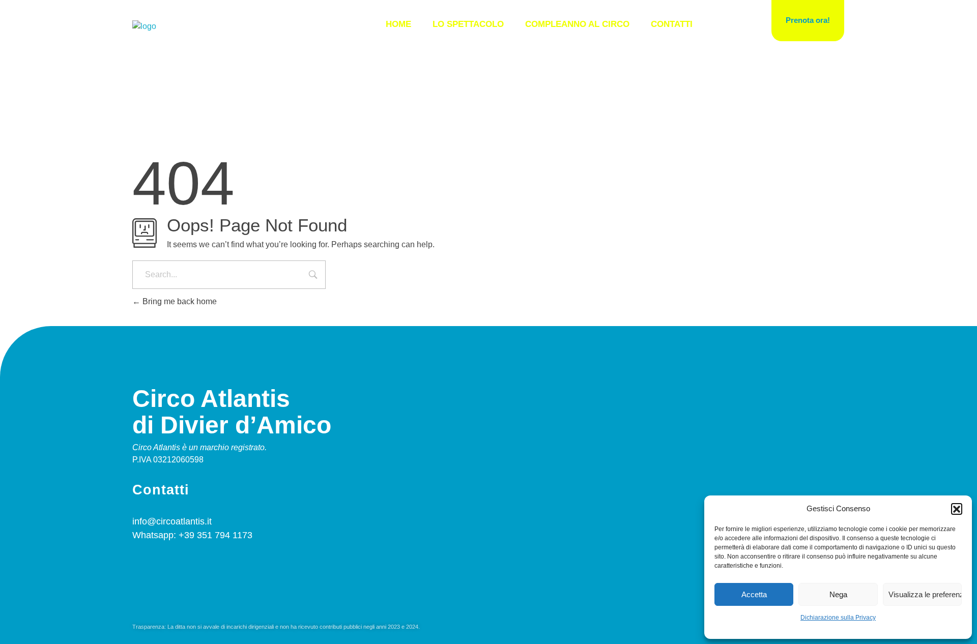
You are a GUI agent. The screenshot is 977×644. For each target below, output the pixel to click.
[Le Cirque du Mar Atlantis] (144, 26)
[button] (957, 509)
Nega (838, 594)
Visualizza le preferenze (925, 594)
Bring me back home (178, 301)
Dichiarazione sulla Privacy (838, 617)
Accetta (754, 594)
